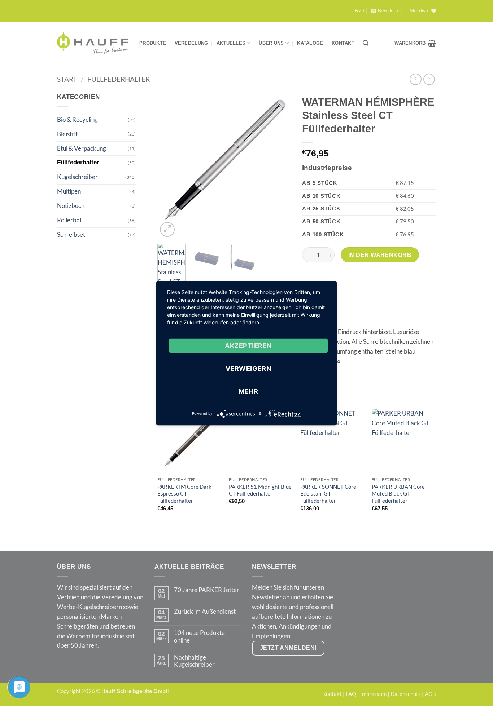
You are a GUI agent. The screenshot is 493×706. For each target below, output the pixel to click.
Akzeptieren (248, 345)
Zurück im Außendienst (205, 611)
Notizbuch (70, 205)
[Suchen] (365, 43)
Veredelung (191, 43)
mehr (248, 391)
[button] (386, 11)
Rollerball (70, 220)
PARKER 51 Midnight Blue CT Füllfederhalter (260, 490)
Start (67, 79)
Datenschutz (406, 694)
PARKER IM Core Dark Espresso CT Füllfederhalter (184, 493)
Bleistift (67, 134)
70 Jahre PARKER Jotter (206, 590)
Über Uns (271, 43)
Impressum (373, 694)
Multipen (69, 191)
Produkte (152, 43)
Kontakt (343, 43)
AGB (430, 694)
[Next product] (416, 79)
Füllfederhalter (118, 79)
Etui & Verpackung (81, 148)
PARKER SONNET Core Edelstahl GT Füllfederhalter (328, 493)
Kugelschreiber (77, 177)
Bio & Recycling (77, 119)
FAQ (359, 10)
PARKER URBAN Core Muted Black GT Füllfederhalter (398, 493)
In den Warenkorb (380, 255)
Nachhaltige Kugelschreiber (194, 661)
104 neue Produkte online (199, 636)
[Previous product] (429, 79)
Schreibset (71, 234)
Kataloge (310, 43)
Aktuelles (231, 43)
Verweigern (248, 368)
